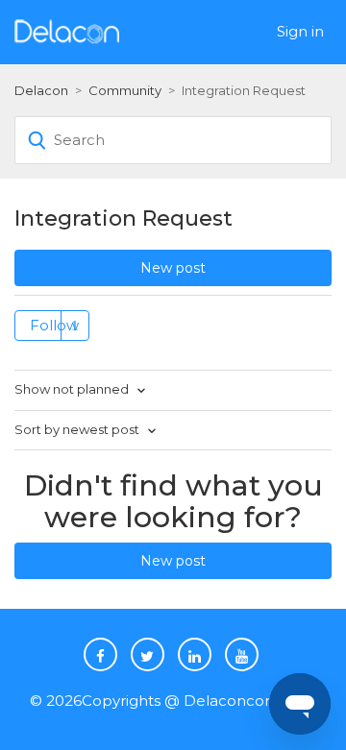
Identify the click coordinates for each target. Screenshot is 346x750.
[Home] (66, 30)
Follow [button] (54, 325)
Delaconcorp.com (250, 700)
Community (124, 90)
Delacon (41, 90)
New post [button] (173, 268)
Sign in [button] (300, 31)
